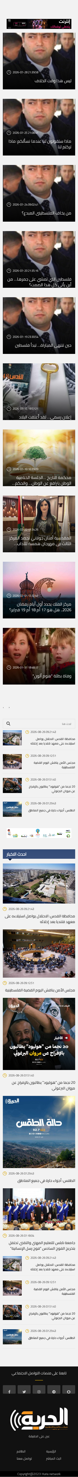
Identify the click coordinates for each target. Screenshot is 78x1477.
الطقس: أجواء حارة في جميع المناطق (51, 810)
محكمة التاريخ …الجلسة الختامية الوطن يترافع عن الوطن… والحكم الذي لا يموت (43, 480)
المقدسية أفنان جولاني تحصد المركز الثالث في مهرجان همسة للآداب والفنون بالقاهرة (40, 540)
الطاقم (21, 1451)
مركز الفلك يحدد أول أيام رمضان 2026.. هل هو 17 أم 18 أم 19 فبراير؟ (40, 607)
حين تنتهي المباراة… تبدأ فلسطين (43, 345)
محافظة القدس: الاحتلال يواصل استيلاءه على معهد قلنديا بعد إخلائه (52, 741)
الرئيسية (51, 1451)
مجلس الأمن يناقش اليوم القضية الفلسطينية (54, 764)
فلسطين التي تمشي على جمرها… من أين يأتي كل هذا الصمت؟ (39, 282)
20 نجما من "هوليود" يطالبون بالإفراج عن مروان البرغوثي (52, 788)
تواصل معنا (24, 1458)
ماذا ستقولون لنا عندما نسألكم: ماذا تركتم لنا (40, 144)
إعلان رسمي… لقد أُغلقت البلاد (45, 417)
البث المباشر (53, 1458)
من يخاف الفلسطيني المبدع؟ (46, 213)
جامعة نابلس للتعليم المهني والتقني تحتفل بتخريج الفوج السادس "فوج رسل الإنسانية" (42, 1245)
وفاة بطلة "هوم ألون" (52, 676)
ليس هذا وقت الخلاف (53, 81)
